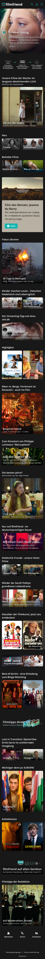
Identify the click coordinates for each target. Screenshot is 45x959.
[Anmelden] (36, 4)
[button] (41, 4)
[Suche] (32, 4)
